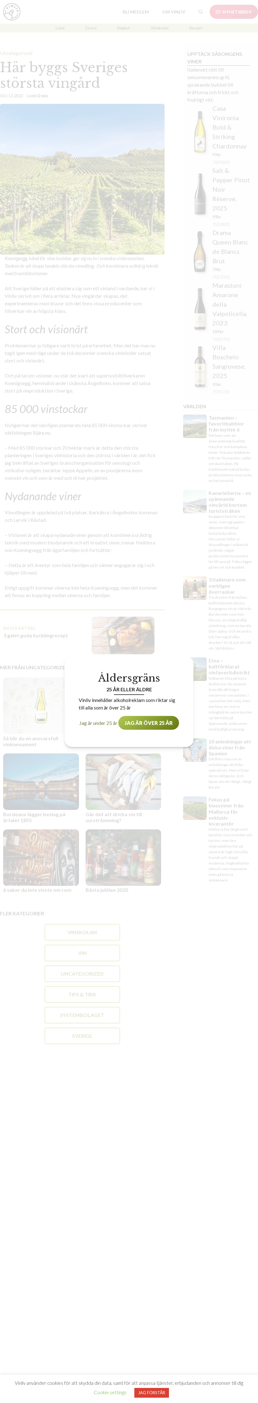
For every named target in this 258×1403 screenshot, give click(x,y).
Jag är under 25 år (98, 723)
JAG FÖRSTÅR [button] (151, 1392)
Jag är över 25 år (149, 723)
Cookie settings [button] (110, 1392)
